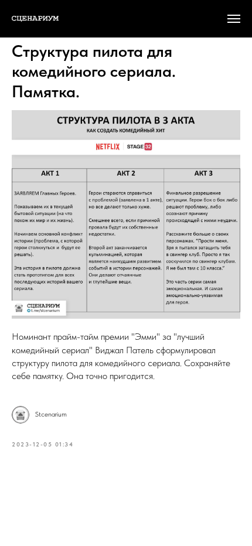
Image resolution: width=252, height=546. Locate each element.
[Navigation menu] (233, 19)
